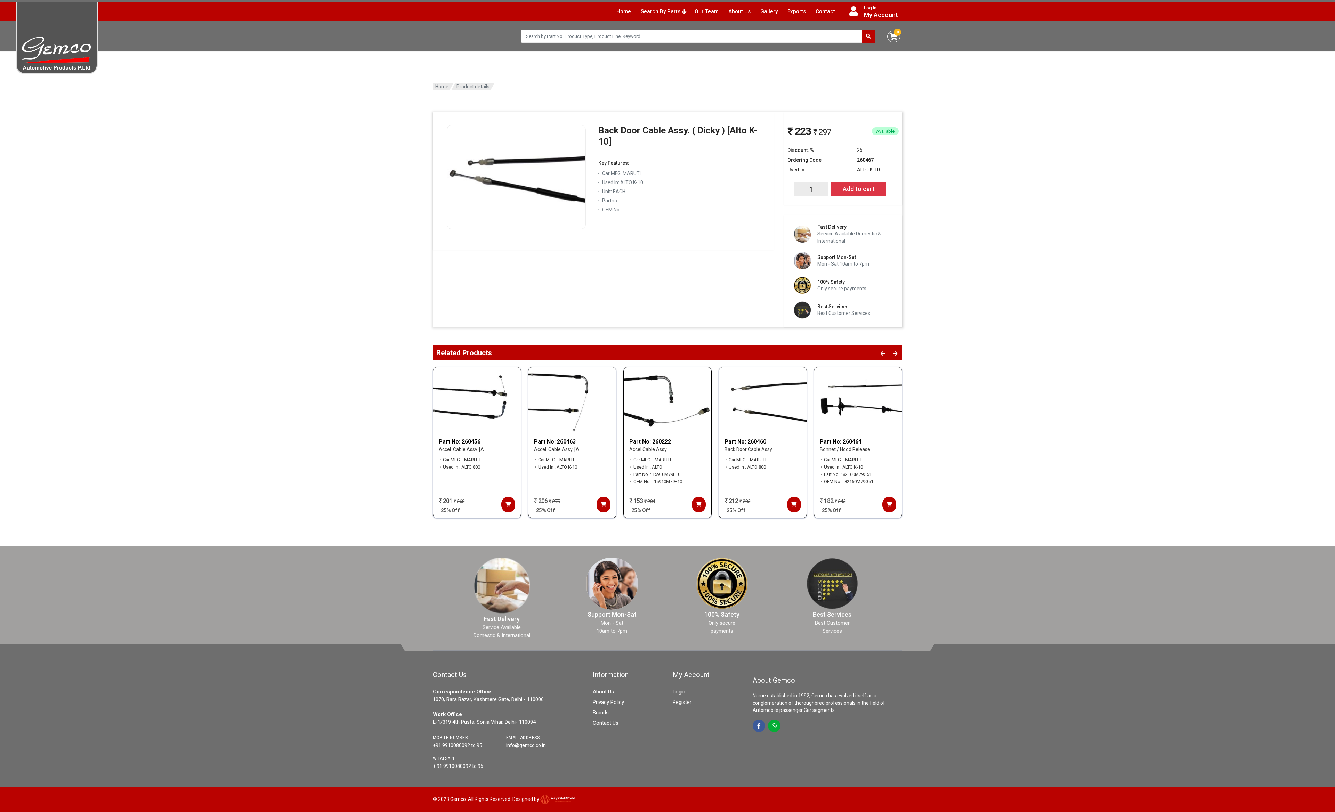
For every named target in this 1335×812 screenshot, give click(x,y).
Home (623, 11)
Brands (601, 712)
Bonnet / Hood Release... (846, 449)
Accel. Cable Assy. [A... (463, 449)
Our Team (707, 11)
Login (679, 692)
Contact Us (605, 723)
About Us (739, 11)
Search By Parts (661, 11)
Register (682, 702)
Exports (796, 11)
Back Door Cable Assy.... (750, 449)
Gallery (769, 11)
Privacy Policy (608, 702)
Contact (825, 11)
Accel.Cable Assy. (648, 449)
